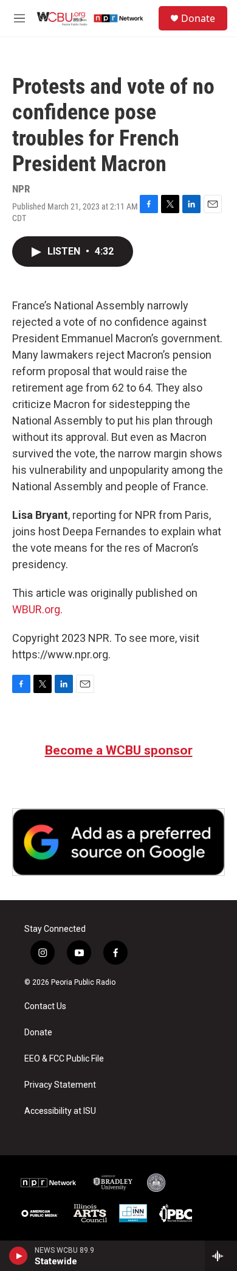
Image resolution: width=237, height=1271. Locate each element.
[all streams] (221, 1256)
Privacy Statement (60, 1085)
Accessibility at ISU (60, 1111)
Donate (198, 18)
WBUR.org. (37, 609)
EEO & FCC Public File (64, 1058)
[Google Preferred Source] (118, 842)
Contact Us (45, 1006)
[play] (18, 1256)
